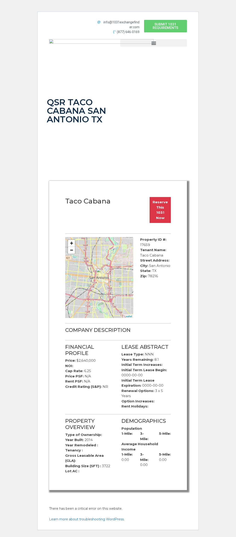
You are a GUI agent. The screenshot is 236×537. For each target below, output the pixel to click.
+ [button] (71, 243)
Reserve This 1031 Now (160, 210)
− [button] (71, 250)
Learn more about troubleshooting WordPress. (86, 519)
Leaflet (128, 316)
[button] (165, 26)
